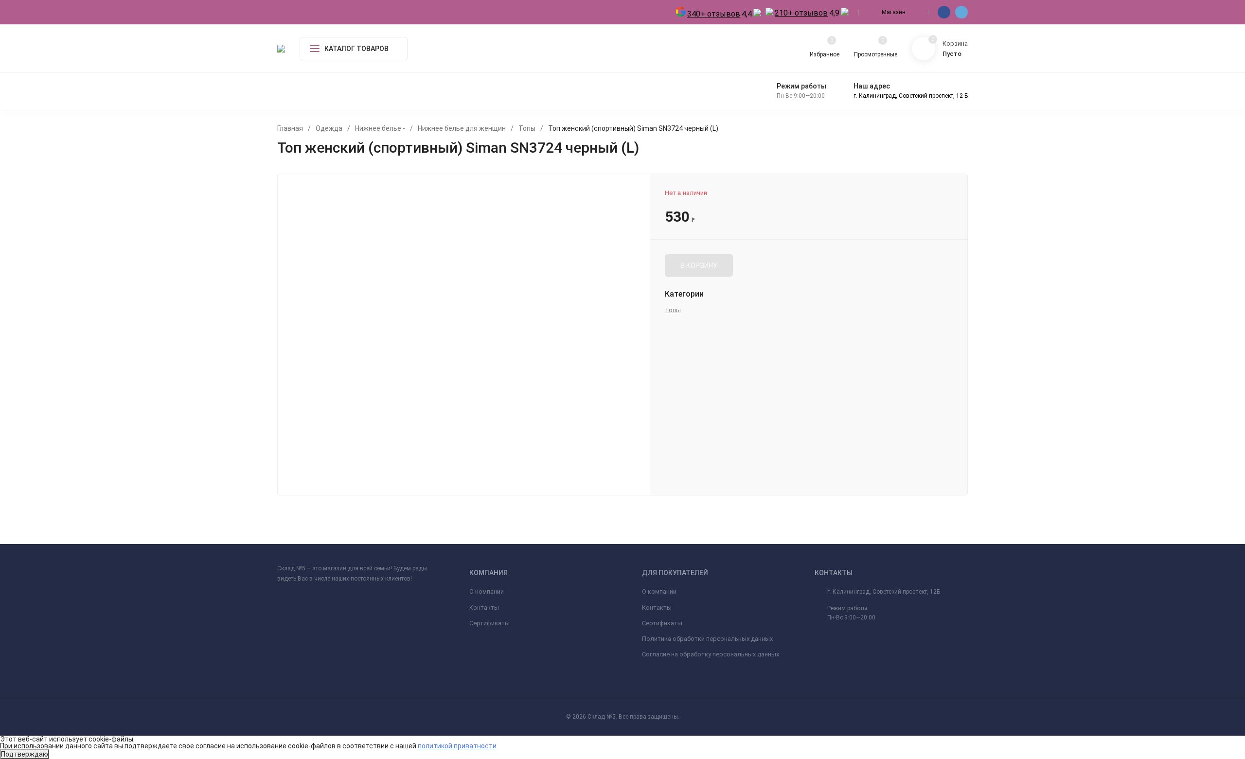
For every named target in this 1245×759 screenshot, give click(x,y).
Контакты (484, 607)
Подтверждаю (24, 754)
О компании (486, 591)
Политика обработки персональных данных (707, 638)
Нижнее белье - (380, 128)
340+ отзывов (713, 13)
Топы (526, 128)
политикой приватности (457, 746)
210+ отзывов (801, 13)
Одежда (329, 128)
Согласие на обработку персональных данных (710, 654)
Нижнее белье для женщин (462, 128)
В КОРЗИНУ (698, 265)
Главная (290, 128)
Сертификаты (489, 623)
